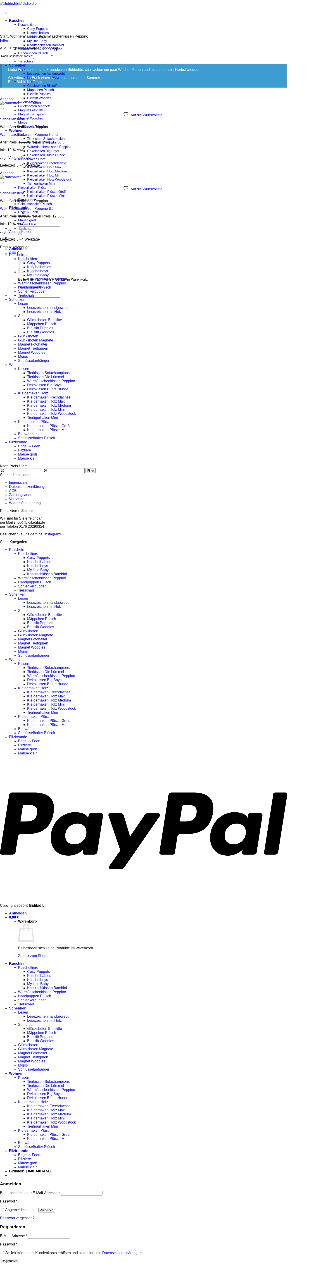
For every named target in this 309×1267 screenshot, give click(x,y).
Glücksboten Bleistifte (43, 86)
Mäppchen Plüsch (40, 90)
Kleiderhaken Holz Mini (44, 175)
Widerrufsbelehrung (25, 503)
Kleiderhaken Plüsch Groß (46, 191)
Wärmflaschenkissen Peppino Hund (29, 134)
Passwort (8, 1201)
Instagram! (52, 534)
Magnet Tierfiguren (31, 114)
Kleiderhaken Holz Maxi (44, 167)
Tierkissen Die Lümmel (45, 377)
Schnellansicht (12, 119)
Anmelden (46, 1210)
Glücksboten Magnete (34, 106)
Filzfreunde (18, 442)
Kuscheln (17, 20)
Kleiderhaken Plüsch (33, 187)
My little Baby (37, 41)
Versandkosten (20, 158)
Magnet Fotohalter (31, 110)
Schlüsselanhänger (33, 361)
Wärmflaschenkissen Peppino (49, 147)
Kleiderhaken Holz (33, 393)
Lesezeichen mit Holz (44, 312)
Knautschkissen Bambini (45, 45)
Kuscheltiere (27, 24)
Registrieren (9, 1261)
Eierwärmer (27, 434)
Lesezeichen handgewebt (46, 73)
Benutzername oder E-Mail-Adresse (30, 1193)
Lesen (23, 303)
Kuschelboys (37, 271)
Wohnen (16, 130)
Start (3, 36)
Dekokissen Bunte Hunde (46, 155)
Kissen (32, 36)
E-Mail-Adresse (13, 1236)
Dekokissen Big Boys (43, 151)
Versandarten (20, 499)
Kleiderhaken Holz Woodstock (49, 179)
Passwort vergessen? (17, 1218)
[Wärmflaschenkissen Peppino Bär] (10, 177)
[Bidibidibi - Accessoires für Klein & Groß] (19, 3)
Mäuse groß (27, 220)
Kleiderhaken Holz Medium (47, 171)
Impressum (18, 482)
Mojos (22, 122)
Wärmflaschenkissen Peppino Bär (27, 208)
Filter (90, 470)
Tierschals (25, 61)
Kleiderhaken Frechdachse (47, 163)
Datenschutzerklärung (26, 487)
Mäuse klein (27, 224)
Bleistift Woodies (39, 98)
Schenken (17, 65)
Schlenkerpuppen (32, 291)
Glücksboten (28, 336)
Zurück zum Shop (32, 956)
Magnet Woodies (30, 118)
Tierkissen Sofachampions (46, 139)
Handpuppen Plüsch (33, 53)
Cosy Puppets (37, 29)
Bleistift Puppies (39, 94)
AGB (13, 491)
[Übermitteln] (20, 234)
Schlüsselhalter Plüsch (35, 204)
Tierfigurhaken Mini (41, 183)
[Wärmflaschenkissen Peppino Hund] (20, 103)
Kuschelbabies (38, 33)
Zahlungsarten (20, 495)
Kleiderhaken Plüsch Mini (45, 196)
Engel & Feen (28, 212)
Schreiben (26, 316)
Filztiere (24, 450)
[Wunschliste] (2, 108)
